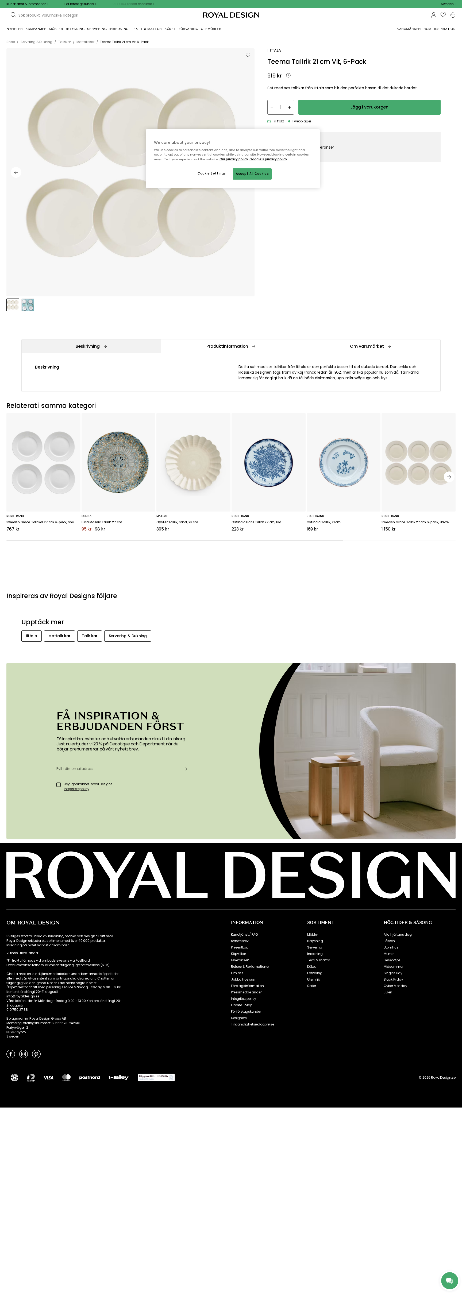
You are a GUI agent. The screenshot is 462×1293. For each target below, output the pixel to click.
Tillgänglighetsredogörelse (252, 1024)
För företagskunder (246, 1011)
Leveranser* (240, 960)
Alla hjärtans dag (398, 934)
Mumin (389, 953)
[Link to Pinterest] (36, 1054)
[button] (448, 4)
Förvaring (314, 973)
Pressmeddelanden (246, 992)
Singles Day (393, 973)
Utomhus (391, 947)
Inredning (315, 953)
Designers (239, 1018)
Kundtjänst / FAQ (244, 934)
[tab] (91, 346)
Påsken (389, 941)
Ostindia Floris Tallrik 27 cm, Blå (256, 522)
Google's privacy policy (268, 159)
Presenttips (392, 960)
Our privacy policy (234, 159)
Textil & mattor (318, 960)
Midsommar (394, 966)
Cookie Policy (241, 1005)
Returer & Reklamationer (250, 966)
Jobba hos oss (243, 979)
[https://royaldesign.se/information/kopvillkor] (156, 1077)
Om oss (237, 973)
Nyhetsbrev (239, 941)
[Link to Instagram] (23, 1054)
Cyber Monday (395, 986)
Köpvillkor (238, 953)
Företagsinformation (247, 986)
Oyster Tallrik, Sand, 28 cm (177, 522)
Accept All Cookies (252, 174)
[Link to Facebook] (10, 1054)
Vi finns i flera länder (22, 953)
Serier (311, 986)
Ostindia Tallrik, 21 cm (324, 522)
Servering (314, 947)
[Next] (449, 476)
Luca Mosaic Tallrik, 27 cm (102, 522)
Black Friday (393, 979)
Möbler (312, 934)
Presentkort (239, 947)
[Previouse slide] (16, 172)
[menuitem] (14, 29)
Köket (311, 966)
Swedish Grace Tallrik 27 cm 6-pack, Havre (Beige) (419, 522)
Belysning (315, 941)
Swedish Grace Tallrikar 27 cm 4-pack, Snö (40, 522)
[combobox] (448, 4)
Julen (388, 992)
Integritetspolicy (243, 998)
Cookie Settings (212, 173)
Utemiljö (313, 979)
